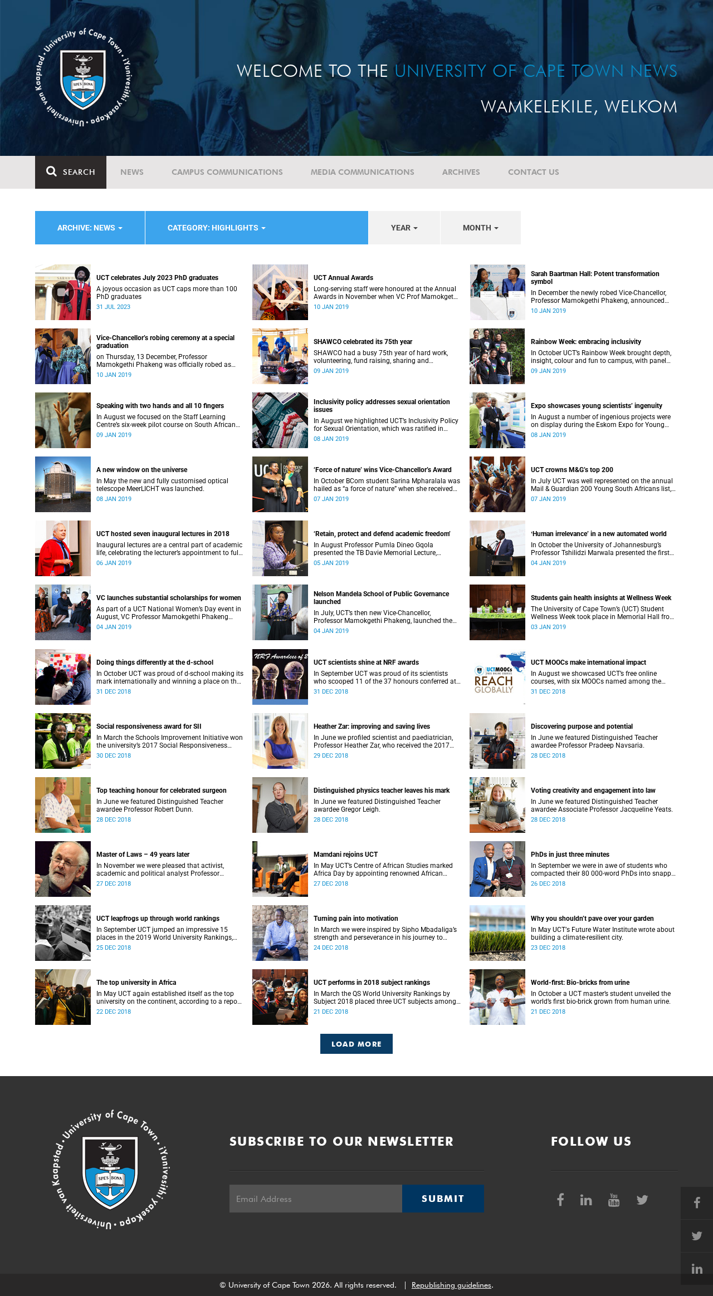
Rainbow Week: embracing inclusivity (586, 342)
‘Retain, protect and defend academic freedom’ (382, 534)
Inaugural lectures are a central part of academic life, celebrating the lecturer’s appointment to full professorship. (169, 549)
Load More (356, 1043)
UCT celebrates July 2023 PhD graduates (157, 278)
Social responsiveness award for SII (149, 726)
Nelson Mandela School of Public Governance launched (381, 598)
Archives (461, 172)
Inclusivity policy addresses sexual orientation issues (382, 406)
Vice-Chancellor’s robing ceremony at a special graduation (165, 342)
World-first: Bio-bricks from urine (580, 982)
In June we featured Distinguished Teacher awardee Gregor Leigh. (377, 805)
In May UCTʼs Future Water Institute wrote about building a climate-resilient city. (603, 933)
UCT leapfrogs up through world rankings (157, 918)
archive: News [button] (87, 227)
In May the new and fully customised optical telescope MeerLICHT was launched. (162, 485)
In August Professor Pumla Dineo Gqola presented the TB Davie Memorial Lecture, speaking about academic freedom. (375, 549)
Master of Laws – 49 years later (142, 854)
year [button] (401, 227)
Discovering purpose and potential (582, 726)
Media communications (362, 172)
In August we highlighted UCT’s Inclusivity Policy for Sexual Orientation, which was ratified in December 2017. (386, 425)
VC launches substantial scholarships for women (168, 598)
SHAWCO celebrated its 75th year (363, 342)
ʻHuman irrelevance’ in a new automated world (599, 534)
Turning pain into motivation (356, 918)
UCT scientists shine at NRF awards (366, 662)
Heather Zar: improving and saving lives (372, 726)
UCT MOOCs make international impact (588, 662)
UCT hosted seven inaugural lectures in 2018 (162, 534)
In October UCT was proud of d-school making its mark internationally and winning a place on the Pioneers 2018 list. (169, 677)
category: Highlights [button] (214, 227)
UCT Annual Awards (343, 278)
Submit (443, 1198)
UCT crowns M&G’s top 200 (572, 470)
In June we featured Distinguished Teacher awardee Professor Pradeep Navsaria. (594, 741)
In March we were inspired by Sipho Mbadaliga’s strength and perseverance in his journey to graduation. (385, 933)
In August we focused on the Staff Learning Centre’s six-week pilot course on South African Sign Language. (166, 421)
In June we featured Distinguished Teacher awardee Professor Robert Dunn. (159, 805)
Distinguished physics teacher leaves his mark (382, 790)
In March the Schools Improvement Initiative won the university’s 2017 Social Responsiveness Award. (169, 741)
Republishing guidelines (451, 1284)
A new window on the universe (141, 470)
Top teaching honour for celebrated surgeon (161, 790)
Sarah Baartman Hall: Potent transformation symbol (595, 278)
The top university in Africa (136, 982)
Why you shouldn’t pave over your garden (592, 918)
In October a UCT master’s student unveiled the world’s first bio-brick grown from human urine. (601, 997)
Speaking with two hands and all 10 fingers (160, 406)
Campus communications (227, 172)
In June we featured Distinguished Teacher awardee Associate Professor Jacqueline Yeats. (602, 805)
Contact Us (533, 172)
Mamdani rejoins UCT (346, 854)
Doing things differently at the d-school (154, 662)
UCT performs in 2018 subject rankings (372, 982)
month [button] (478, 227)
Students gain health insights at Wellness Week (601, 598)
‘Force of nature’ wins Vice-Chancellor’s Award (383, 470)
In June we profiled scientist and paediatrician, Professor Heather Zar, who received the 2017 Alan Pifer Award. (383, 741)
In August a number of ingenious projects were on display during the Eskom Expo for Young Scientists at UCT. (601, 421)
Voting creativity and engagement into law (593, 790)
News (132, 172)
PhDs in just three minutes (570, 854)
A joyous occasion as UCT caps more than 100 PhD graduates (166, 293)
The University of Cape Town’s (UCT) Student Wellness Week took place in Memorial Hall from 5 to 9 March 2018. (603, 613)
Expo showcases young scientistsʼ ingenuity (596, 406)
